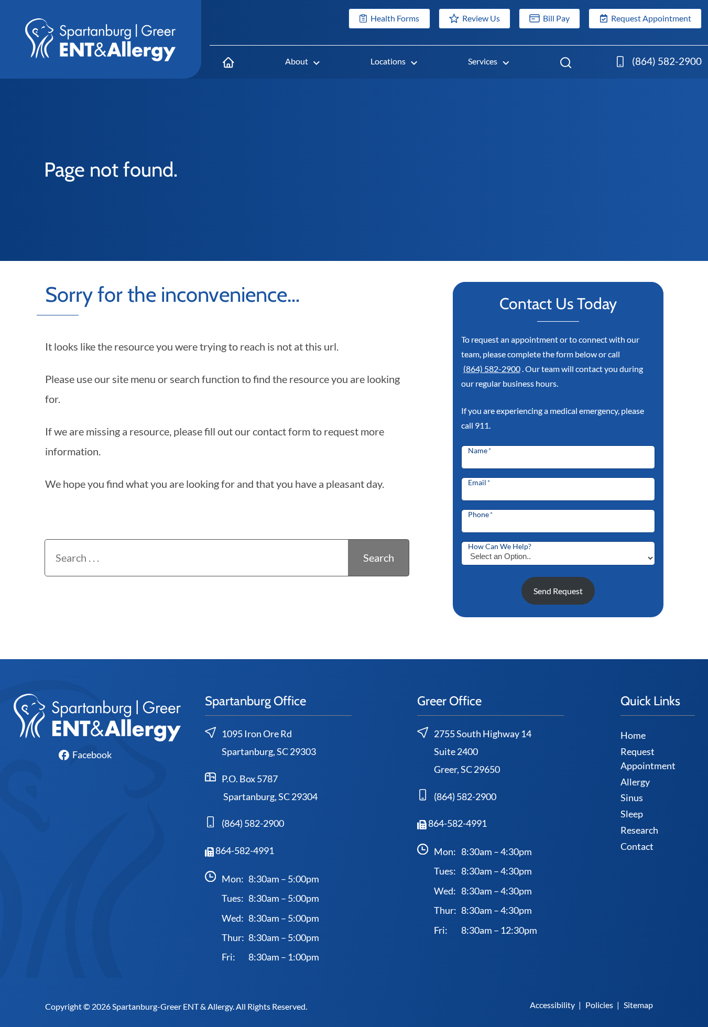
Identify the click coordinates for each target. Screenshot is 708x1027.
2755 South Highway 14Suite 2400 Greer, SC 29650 (482, 751)
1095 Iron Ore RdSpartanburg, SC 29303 (269, 742)
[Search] (565, 62)
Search (378, 557)
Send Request (558, 591)
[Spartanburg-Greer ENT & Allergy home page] (100, 38)
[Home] (228, 62)
